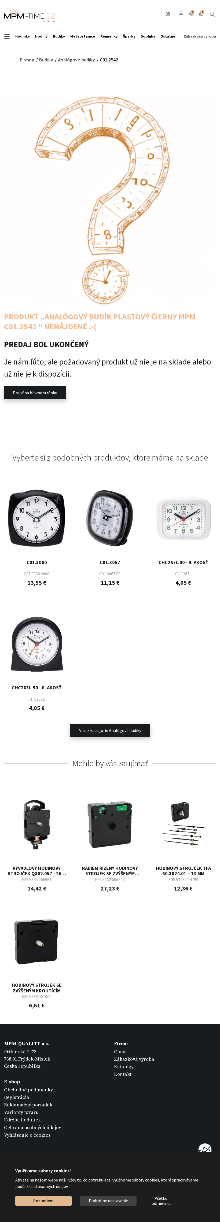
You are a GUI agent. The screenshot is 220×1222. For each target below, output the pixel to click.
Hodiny (41, 36)
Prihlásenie (182, 14)
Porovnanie (192, 12)
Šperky (129, 36)
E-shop (27, 60)
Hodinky (22, 36)
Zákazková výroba (200, 36)
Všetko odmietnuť (161, 1201)
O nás (120, 1052)
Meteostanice (82, 36)
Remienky (109, 36)
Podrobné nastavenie (108, 1200)
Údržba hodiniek (22, 1120)
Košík (202, 12)
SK (171, 14)
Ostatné (167, 36)
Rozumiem (43, 1200)
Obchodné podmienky (28, 1090)
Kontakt (122, 1074)
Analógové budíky (77, 60)
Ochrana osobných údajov (32, 1128)
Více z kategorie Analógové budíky (110, 730)
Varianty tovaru (21, 1112)
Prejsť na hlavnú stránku (35, 392)
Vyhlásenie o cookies (27, 1135)
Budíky (59, 36)
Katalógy (124, 1067)
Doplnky (148, 36)
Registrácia (16, 1097)
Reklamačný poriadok (28, 1105)
